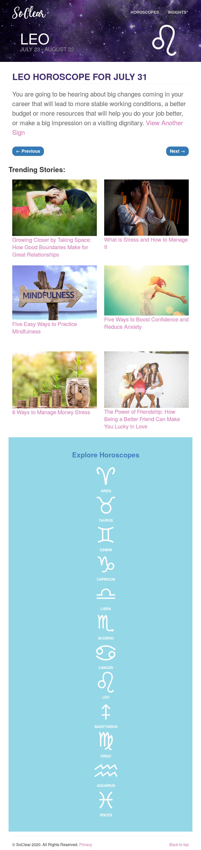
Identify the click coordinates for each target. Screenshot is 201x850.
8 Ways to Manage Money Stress (51, 412)
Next (177, 151)
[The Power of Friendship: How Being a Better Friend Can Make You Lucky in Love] (146, 379)
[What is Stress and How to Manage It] (146, 207)
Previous (28, 151)
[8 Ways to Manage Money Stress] (54, 380)
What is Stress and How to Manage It (146, 242)
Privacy (85, 844)
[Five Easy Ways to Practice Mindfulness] (54, 292)
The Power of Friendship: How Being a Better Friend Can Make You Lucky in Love (142, 419)
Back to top (179, 844)
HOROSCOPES (145, 12)
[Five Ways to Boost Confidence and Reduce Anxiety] (146, 290)
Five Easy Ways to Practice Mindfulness (44, 327)
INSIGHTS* (178, 12)
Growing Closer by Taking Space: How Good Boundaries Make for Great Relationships (51, 247)
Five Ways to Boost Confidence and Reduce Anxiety (146, 322)
